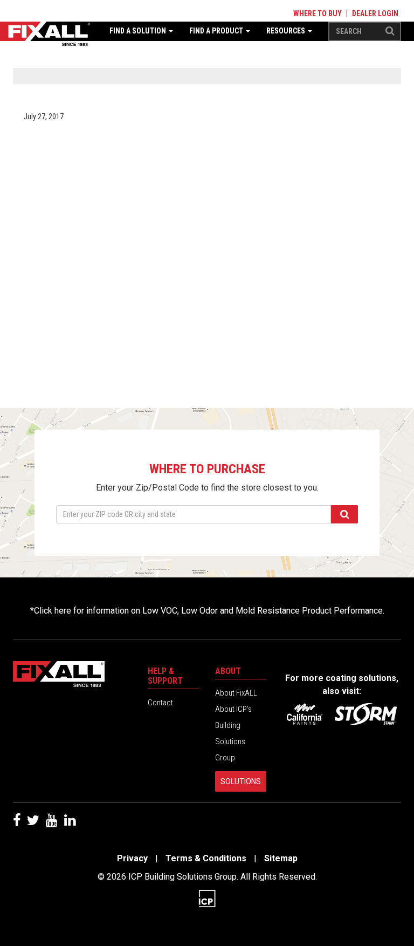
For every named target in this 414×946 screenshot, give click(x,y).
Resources (286, 30)
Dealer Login (375, 13)
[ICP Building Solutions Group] (207, 898)
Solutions (240, 781)
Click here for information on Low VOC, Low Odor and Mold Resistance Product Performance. (209, 610)
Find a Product (217, 30)
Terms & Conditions (205, 858)
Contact (160, 702)
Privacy (132, 858)
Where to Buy (317, 13)
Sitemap (281, 858)
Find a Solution (138, 30)
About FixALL (236, 693)
